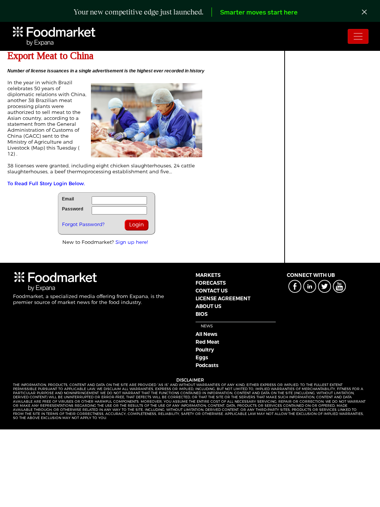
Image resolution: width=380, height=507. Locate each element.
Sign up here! (131, 242)
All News (206, 334)
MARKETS (208, 275)
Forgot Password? (83, 224)
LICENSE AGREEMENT (223, 298)
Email (68, 199)
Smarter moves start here (259, 13)
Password (72, 209)
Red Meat (207, 342)
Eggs (202, 357)
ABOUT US (208, 306)
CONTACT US (211, 291)
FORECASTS (211, 283)
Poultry (205, 350)
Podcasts (207, 365)
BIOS (201, 314)
